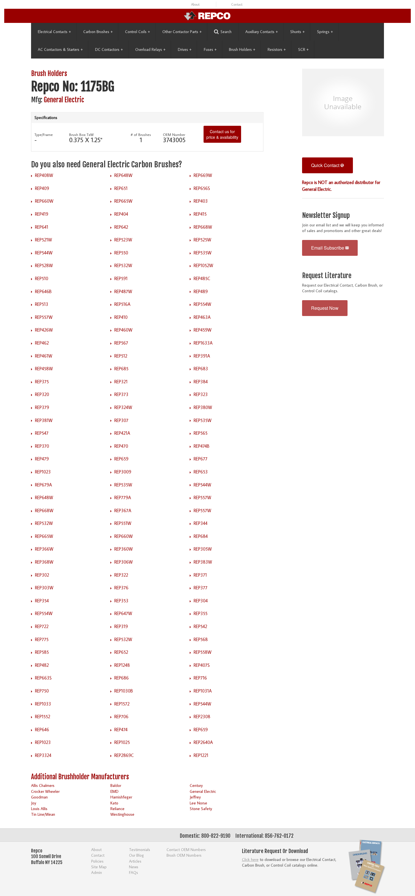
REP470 (121, 446)
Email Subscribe (328, 247)
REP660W (44, 201)
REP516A (122, 304)
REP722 (42, 626)
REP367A (122, 510)
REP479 (42, 459)
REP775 (42, 639)
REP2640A (203, 742)
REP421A (122, 433)
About (195, 4)
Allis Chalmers (42, 785)
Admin (96, 872)
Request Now (324, 308)
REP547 (42, 433)
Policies (97, 861)
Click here (250, 859)
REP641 (41, 227)
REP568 (201, 639)
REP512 (120, 356)
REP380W (203, 407)
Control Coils (137, 31)
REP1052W (203, 265)
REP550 (121, 253)
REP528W (44, 265)
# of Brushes (141, 134)
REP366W (44, 549)
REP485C (202, 278)
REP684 (201, 536)
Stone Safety (201, 808)
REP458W (44, 368)
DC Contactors (109, 49)
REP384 (201, 381)
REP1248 (122, 665)
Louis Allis (39, 808)
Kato (114, 803)
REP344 (200, 523)
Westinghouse (122, 814)
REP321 (121, 381)
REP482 (42, 665)
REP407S (202, 665)
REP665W (123, 201)
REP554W (202, 304)
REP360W (123, 549)
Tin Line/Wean (43, 814)
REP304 (201, 600)
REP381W (44, 420)
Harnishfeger (121, 797)
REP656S (202, 188)
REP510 (41, 278)
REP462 (42, 343)
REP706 (121, 716)
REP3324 (43, 755)
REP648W (123, 175)
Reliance (117, 808)
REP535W (202, 253)
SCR (303, 49)
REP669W (203, 175)
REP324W (123, 407)
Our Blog (136, 855)
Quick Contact (325, 165)
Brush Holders (242, 49)
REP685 (121, 368)
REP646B (43, 291)
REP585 (42, 652)
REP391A (202, 356)
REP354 (42, 600)
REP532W (123, 265)
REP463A (202, 317)
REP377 (200, 587)
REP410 (121, 317)
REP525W (202, 240)
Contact (237, 4)
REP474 (121, 729)
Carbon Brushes (98, 31)
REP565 (200, 433)
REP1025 (122, 742)
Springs (325, 31)
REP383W (203, 562)
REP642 (121, 227)
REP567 (121, 343)
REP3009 (122, 472)
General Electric (64, 100)
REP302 (42, 575)
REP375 (42, 381)
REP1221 (201, 755)
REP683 (201, 368)
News (133, 866)
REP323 (201, 394)
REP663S (43, 678)
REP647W (123, 613)
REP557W (44, 317)
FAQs (133, 872)
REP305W (203, 549)
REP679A (43, 485)
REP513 (41, 304)
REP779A (122, 497)
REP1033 (43, 704)
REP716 (200, 678)
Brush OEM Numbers (184, 855)
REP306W (123, 562)
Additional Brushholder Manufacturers (80, 777)
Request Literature (326, 276)
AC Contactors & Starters (60, 49)
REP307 (121, 420)
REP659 (121, 459)
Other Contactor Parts (182, 31)
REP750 (42, 691)
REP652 (121, 652)
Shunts (297, 31)
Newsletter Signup (326, 215)
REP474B (201, 446)
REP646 (42, 729)
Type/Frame (43, 134)
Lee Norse (198, 803)
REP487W (123, 291)
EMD (114, 791)
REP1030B (123, 691)
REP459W (202, 330)
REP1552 (42, 716)
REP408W (44, 175)
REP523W (123, 240)
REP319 (121, 626)
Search (225, 31)
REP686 (121, 678)
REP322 (121, 575)
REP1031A (203, 691)
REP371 (200, 575)
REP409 (42, 188)
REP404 (121, 214)
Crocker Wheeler (45, 791)
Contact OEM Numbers (186, 849)
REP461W (43, 356)
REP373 (121, 394)
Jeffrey (195, 797)
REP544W (44, 253)
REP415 (200, 214)
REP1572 (122, 704)
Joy (33, 803)
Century (196, 785)
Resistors (277, 49)
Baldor (115, 785)
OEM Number (174, 134)
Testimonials (139, 849)
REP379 (42, 407)
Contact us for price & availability (222, 134)
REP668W (203, 227)
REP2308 (202, 716)
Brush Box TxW (81, 134)
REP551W (122, 523)
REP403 (201, 201)
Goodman (39, 797)
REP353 (121, 600)
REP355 (200, 613)
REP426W (44, 330)
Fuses (210, 49)
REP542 (200, 626)
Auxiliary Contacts (261, 31)
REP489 (201, 291)
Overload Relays (150, 49)
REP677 (200, 459)
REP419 (41, 214)
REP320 (42, 394)
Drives (184, 49)
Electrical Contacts (54, 31)
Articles (135, 861)
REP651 (121, 188)
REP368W (44, 562)
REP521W (43, 240)
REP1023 (43, 472)
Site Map (99, 866)
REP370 (42, 446)
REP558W (202, 652)
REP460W (123, 330)
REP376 (121, 587)
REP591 (121, 278)
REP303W (44, 587)
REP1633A (203, 343)
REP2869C (124, 755)
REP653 (201, 472)
